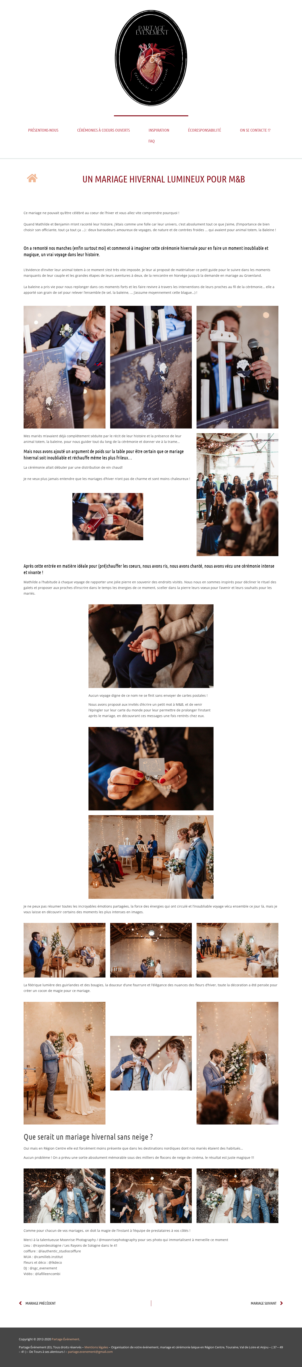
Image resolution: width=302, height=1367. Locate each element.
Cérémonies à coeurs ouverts (103, 130)
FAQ (151, 140)
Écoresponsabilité (204, 130)
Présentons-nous (43, 130)
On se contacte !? (255, 130)
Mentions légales (96, 1347)
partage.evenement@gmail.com (90, 1352)
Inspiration (159, 130)
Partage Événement (65, 1339)
